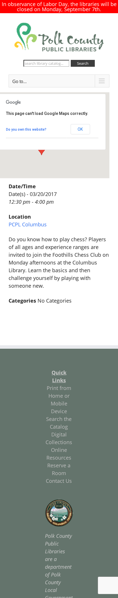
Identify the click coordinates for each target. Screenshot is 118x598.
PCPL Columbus (28, 224)
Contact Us (59, 480)
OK (80, 129)
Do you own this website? (26, 130)
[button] (41, 149)
